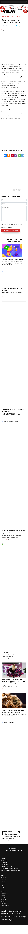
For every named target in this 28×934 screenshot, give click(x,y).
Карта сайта (4, 864)
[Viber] (15, 155)
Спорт (3, 901)
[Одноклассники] (8, 155)
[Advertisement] (14, 49)
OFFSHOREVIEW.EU (14, 850)
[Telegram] (22, 155)
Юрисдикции (5, 905)
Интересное (4, 895)
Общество (4, 883)
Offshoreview (5, 16)
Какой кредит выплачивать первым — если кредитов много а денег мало (13, 531)
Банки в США (6, 652)
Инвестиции (4, 893)
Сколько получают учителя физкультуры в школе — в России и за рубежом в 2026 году (13, 833)
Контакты (4, 862)
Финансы (18, 16)
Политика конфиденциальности (10, 868)
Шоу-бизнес (4, 887)
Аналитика (12, 16)
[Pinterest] (12, 155)
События (3, 899)
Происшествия (5, 885)
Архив (3, 858)
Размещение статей (6, 866)
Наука (3, 881)
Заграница (4, 891)
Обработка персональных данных (10, 870)
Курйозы (3, 897)
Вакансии (4, 879)
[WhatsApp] (19, 155)
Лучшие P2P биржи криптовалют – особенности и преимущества (13, 260)
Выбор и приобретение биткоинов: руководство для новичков (13, 711)
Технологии (4, 903)
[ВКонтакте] (5, 155)
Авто (2, 875)
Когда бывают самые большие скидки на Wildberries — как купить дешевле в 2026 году (13, 681)
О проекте (4, 860)
